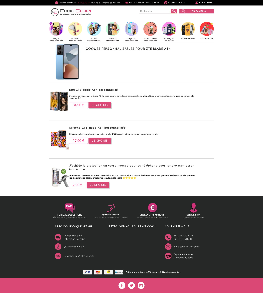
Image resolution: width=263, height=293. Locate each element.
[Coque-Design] (71, 12)
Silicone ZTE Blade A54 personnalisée (97, 127)
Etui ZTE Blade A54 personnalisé (93, 89)
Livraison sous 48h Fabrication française (74, 237)
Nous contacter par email (187, 246)
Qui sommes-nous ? (74, 246)
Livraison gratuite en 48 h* (144, 3)
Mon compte (205, 3)
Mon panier (198, 11)
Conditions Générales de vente (79, 256)
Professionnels (176, 3)
